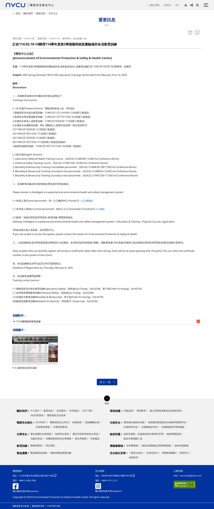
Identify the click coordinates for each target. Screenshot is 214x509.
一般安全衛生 (136, 452)
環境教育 (141, 410)
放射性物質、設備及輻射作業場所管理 (143, 434)
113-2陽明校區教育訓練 (28, 321)
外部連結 (74, 410)
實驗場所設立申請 (59, 422)
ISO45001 (41, 422)
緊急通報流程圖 (38, 452)
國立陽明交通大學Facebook (25, 491)
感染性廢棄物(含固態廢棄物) (156, 445)
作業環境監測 (60, 427)
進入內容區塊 (7, 1)
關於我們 (28, 13)
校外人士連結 (98, 209)
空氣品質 (128, 410)
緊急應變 (22, 453)
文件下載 (87, 410)
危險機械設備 (92, 422)
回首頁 (167, 5)
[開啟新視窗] (190, 32)
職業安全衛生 (24, 422)
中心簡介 (35, 410)
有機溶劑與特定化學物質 (58, 438)
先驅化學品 (36, 438)
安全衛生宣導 (118, 453)
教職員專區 (36, 445)
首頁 (18, 13)
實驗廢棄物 (116, 445)
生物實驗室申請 (149, 427)
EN (176, 5)
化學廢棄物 (132, 445)
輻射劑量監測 (174, 434)
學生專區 (50, 445)
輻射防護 (115, 434)
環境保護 (115, 411)
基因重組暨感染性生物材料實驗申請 (166, 422)
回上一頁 (105, 382)
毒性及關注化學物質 (40, 434)
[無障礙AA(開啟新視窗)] (185, 484)
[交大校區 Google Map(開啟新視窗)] (134, 475)
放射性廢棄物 (182, 445)
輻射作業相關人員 (133, 438)
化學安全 (22, 434)
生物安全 (115, 422)
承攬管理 (133, 457)
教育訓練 (22, 445)
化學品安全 (152, 452)
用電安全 (184, 452)
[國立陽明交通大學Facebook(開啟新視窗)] (15, 486)
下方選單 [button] (107, 398)
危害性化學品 (62, 434)
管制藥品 (95, 438)
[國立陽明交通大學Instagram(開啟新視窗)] (98, 486)
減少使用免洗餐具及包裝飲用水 (166, 410)
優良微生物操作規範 (134, 422)
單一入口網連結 (85, 200)
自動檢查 (76, 422)
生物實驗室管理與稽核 (172, 427)
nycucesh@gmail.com (190, 475)
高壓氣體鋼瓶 (169, 452)
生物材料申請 (131, 427)
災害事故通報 (43, 427)
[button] (187, 5)
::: (148, 5)
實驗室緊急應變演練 (60, 452)
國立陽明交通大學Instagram (108, 491)
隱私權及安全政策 (56, 415)
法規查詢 (61, 410)
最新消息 (40, 13)
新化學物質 (81, 438)
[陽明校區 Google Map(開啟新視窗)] (55, 475)
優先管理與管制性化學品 (85, 434)
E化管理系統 (36, 415)
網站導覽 (154, 5)
